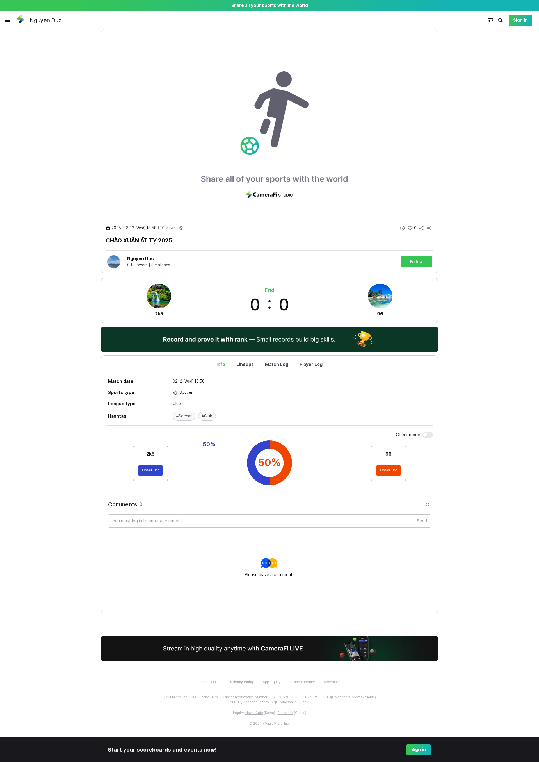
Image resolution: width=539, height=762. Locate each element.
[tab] (221, 364)
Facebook (285, 713)
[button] (184, 416)
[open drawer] (8, 20)
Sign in (520, 20)
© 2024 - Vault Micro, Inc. (269, 723)
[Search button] (500, 20)
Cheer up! (150, 470)
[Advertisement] (474, 113)
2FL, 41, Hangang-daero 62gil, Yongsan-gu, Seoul (269, 702)
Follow (416, 261)
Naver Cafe (254, 713)
